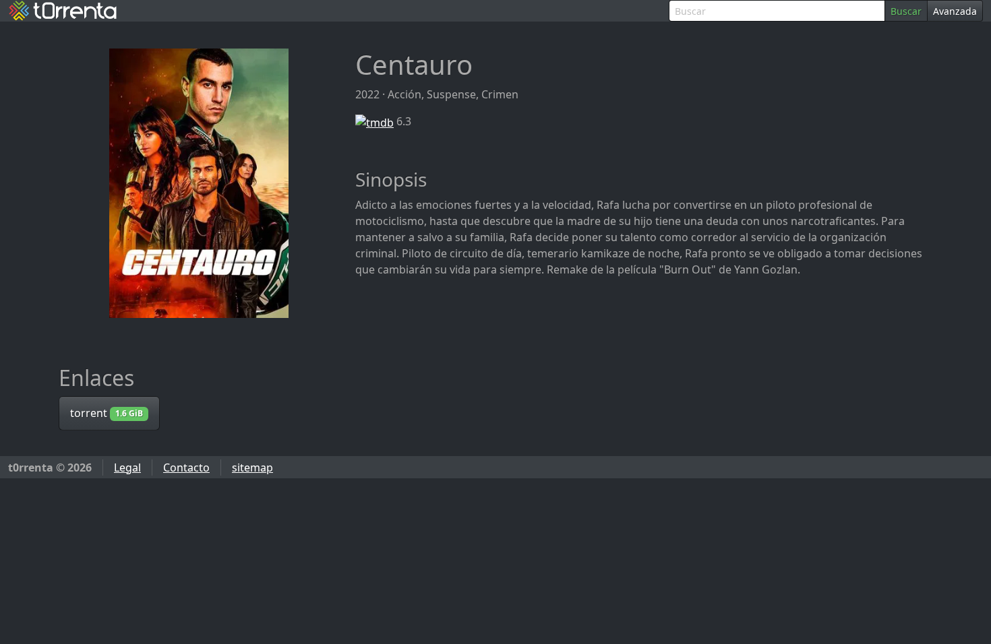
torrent (106, 413)
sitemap (252, 467)
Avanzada (955, 11)
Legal (127, 467)
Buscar (906, 11)
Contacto (186, 467)
